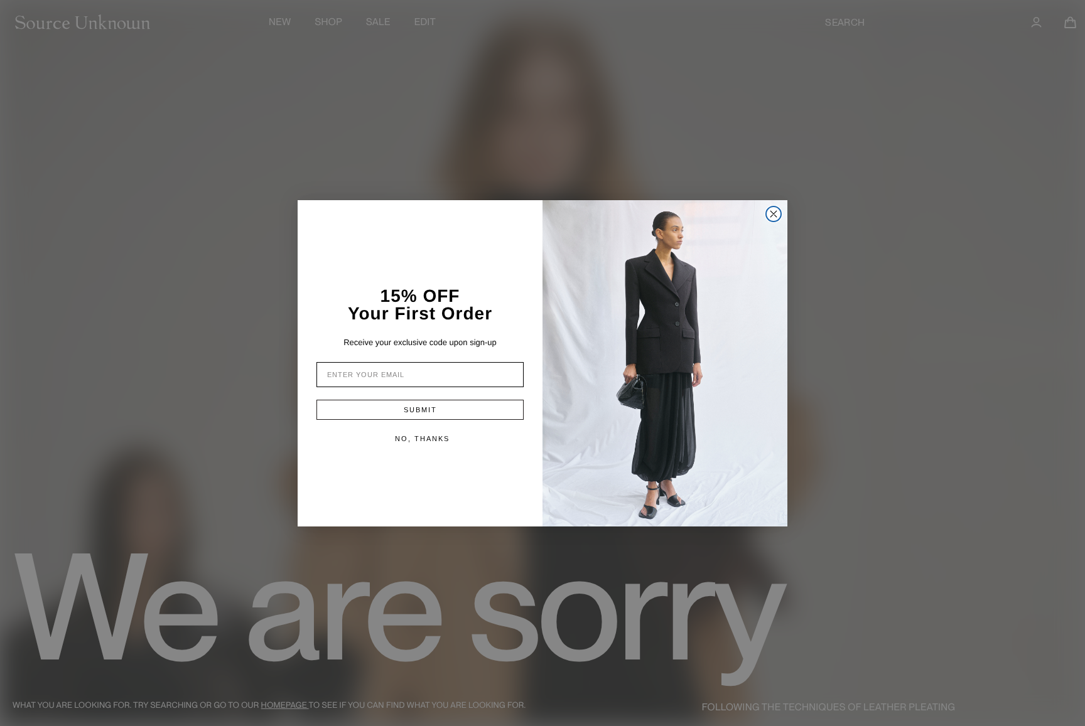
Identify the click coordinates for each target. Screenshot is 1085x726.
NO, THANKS (422, 438)
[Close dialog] (773, 214)
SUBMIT (420, 410)
